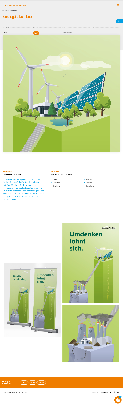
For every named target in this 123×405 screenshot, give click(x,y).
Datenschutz (104, 392)
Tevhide (41, 382)
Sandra (24, 382)
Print (36, 33)
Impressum (95, 392)
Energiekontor (67, 33)
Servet (32, 382)
